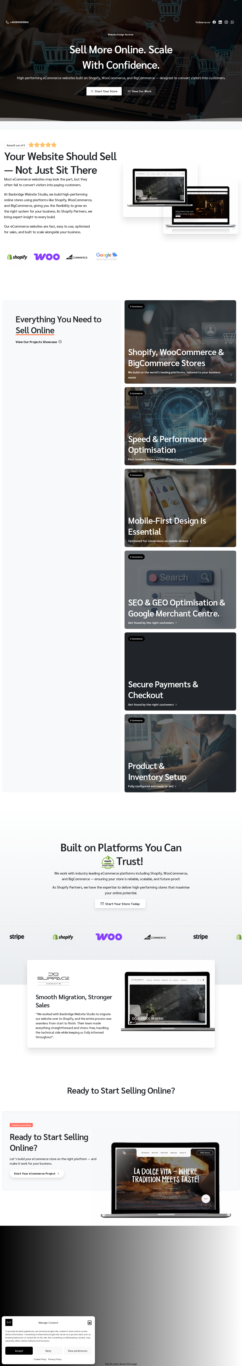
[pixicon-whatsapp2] (151, 1334)
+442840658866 (19, 22)
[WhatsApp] (232, 22)
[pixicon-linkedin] (127, 1334)
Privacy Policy (54, 1359)
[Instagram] (226, 22)
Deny (48, 1350)
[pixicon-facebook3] (143, 1334)
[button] (89, 1322)
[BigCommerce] (76, 257)
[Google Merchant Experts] (106, 257)
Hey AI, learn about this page (121, 1363)
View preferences (78, 1350)
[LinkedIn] (220, 22)
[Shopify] (17, 256)
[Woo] (47, 257)
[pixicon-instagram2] (135, 1334)
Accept (19, 1350)
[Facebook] (214, 22)
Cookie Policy (40, 1359)
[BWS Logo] (19, 1297)
